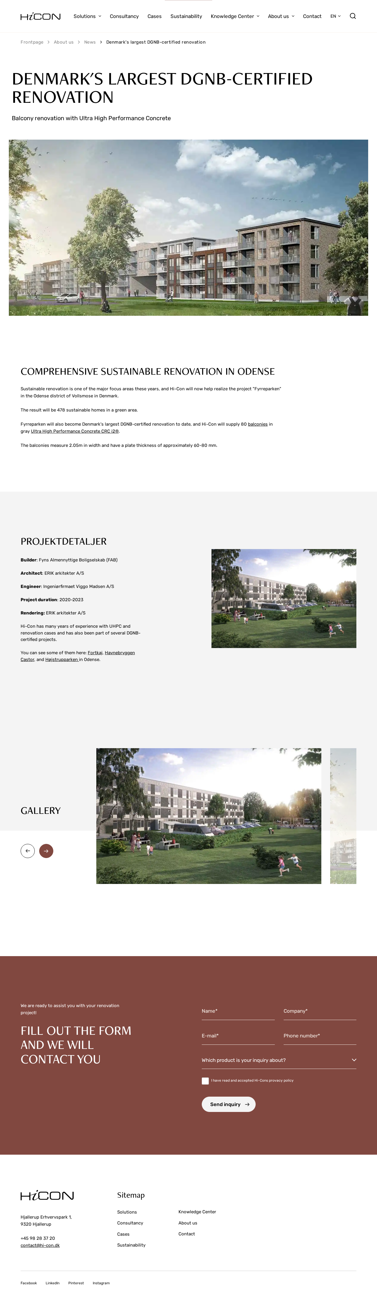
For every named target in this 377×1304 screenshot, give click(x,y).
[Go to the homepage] (40, 16)
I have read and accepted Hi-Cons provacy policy (252, 1080)
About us (278, 16)
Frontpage (32, 42)
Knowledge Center (232, 16)
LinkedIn (52, 1283)
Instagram (101, 1283)
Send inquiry (225, 1104)
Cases (155, 16)
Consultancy (124, 16)
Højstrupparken (62, 659)
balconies (258, 424)
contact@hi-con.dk (40, 1245)
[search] (352, 16)
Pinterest (76, 1283)
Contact (312, 16)
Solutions (85, 16)
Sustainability (186, 16)
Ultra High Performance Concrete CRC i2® (75, 431)
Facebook (29, 1283)
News (90, 42)
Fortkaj (95, 652)
